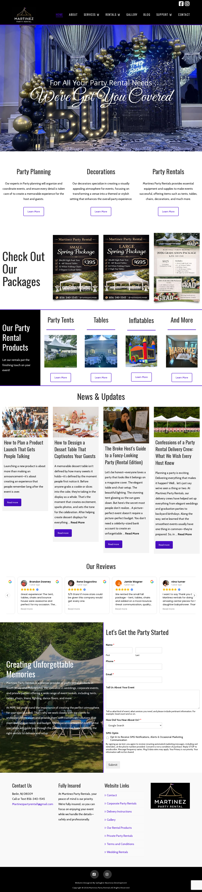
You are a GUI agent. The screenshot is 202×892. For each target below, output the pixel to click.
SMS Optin (112, 733)
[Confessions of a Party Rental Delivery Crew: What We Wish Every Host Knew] (177, 422)
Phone (110, 661)
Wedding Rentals (117, 852)
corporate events (87, 688)
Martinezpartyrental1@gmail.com (32, 804)
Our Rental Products (119, 828)
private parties (21, 693)
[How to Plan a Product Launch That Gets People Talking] (25, 422)
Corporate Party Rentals (121, 803)
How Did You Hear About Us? (123, 719)
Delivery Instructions (119, 811)
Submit (112, 765)
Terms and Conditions (120, 844)
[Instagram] (107, 874)
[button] (194, 595)
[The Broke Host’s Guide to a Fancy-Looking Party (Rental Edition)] (126, 425)
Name (110, 644)
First (108, 655)
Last (137, 655)
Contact (112, 795)
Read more (12, 502)
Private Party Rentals (120, 836)
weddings (70, 688)
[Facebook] (94, 874)
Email (110, 674)
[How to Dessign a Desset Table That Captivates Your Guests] (76, 422)
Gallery (111, 819)
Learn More (33, 211)
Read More (78, 522)
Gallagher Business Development (111, 883)
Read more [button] (17, 609)
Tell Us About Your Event (120, 687)
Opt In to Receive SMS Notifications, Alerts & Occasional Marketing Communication (146, 738)
